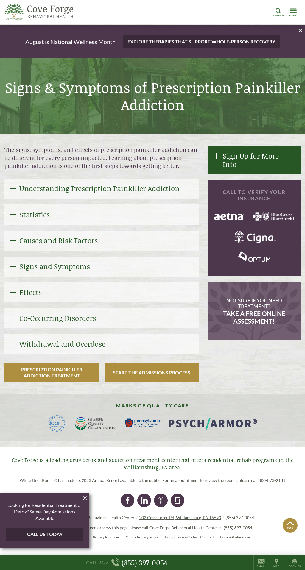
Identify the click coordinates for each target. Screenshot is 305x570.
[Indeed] (161, 500)
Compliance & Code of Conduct (189, 537)
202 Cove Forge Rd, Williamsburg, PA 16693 (180, 517)
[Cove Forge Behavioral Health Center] (93, 12)
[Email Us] (261, 562)
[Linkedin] (144, 500)
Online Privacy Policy (142, 537)
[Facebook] (127, 500)
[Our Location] (276, 562)
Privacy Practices (106, 537)
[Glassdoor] (177, 500)
